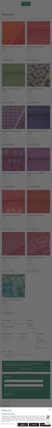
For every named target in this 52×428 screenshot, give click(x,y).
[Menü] (50, 415)
